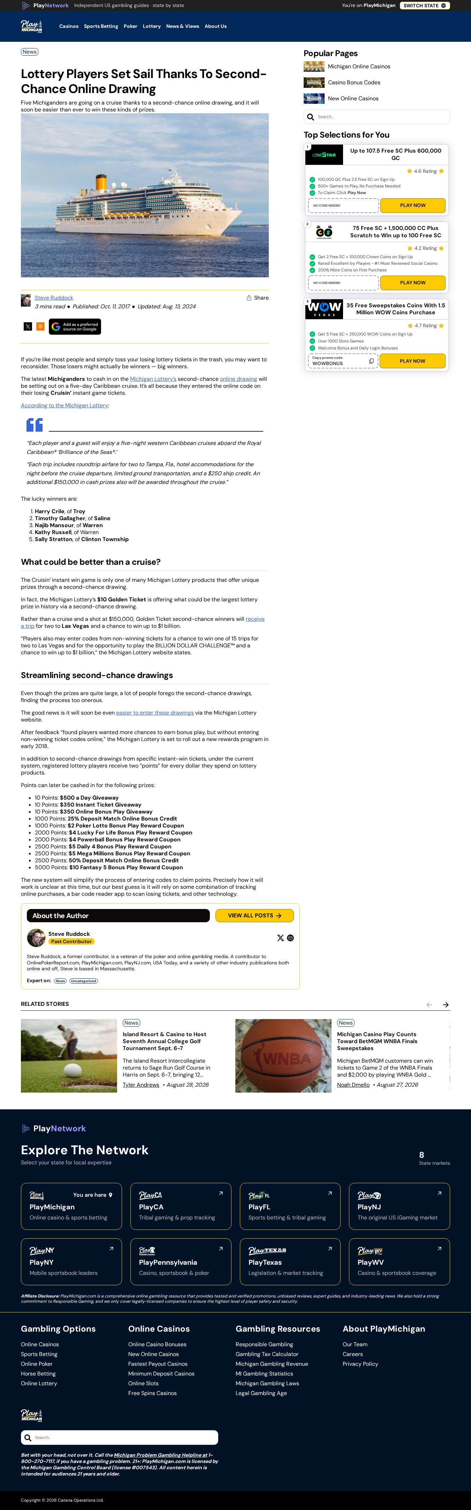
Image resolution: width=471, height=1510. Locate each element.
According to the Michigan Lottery (64, 405)
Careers (353, 1354)
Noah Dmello (353, 1084)
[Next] (446, 1005)
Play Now (413, 205)
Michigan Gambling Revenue (272, 1364)
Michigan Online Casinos (359, 66)
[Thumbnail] (69, 1056)
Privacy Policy (360, 1364)
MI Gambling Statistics (264, 1373)
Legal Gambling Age (261, 1393)
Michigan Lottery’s (153, 379)
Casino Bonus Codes (354, 82)
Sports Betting (39, 1354)
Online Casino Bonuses (157, 1344)
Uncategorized (83, 981)
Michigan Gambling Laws (267, 1383)
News (30, 51)
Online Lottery (39, 1383)
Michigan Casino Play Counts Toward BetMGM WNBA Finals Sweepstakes (377, 1041)
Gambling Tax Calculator (267, 1354)
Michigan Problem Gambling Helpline (157, 1455)
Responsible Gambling (264, 1344)
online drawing (238, 379)
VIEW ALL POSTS (250, 915)
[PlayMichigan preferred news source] (75, 326)
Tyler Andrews (141, 1084)
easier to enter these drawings (155, 712)
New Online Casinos (353, 98)
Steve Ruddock (54, 297)
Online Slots (143, 1383)
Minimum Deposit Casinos (161, 1373)
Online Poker (37, 1364)
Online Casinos (40, 1344)
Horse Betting (38, 1373)
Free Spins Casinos (152, 1393)
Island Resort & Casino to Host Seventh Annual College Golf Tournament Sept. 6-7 (164, 1041)
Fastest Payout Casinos (158, 1364)
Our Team (355, 1344)
